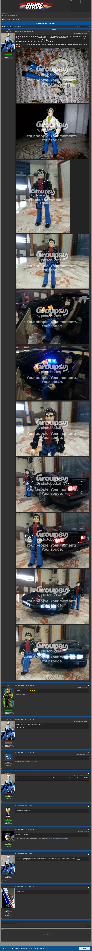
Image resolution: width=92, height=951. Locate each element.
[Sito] (35, 6)
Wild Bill (8, 685)
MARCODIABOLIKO (8, 31)
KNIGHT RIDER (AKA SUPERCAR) (46, 23)
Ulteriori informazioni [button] (43, 948)
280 (10, 846)
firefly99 (8, 829)
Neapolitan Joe (8, 806)
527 (10, 765)
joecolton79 (81, 754)
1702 (10, 913)
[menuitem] (84, 0)
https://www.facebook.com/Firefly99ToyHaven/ (60, 838)
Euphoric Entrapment (8, 886)
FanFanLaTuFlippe (50, 933)
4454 (10, 822)
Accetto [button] (84, 948)
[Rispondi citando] (88, 32)
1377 (10, 711)
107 (10, 56)
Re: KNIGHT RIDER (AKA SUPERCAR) (24, 685)
